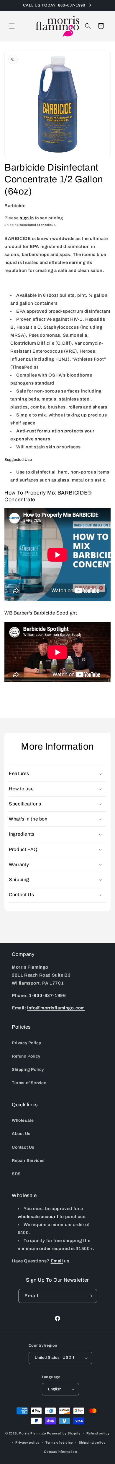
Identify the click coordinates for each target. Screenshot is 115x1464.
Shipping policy (92, 1442)
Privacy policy (27, 1442)
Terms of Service (29, 1083)
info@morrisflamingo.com (56, 1008)
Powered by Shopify (63, 1433)
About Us (21, 1133)
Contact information (60, 1451)
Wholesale (23, 1120)
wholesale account (38, 1216)
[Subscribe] (90, 1296)
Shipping (11, 224)
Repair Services (28, 1160)
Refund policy (98, 1433)
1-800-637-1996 (47, 995)
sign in (27, 218)
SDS (16, 1174)
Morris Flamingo (32, 1433)
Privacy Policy (26, 1043)
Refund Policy (26, 1056)
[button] (11, 26)
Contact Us (23, 1147)
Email (57, 1261)
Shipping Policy (28, 1069)
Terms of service (59, 1442)
